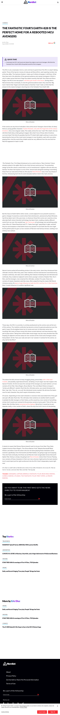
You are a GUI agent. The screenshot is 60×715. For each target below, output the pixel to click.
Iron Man (45, 474)
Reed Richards (36, 171)
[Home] (9, 665)
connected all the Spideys (27, 404)
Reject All (53, 712)
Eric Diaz (6, 42)
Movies (5, 558)
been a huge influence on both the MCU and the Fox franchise (36, 283)
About (8, 672)
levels (30, 222)
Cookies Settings (5, 712)
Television (6, 541)
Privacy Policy (11, 676)
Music (5, 567)
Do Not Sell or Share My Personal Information (22, 680)
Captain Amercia (22, 474)
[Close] (57, 706)
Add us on (50, 43)
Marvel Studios (34, 457)
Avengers (12, 474)
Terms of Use (11, 683)
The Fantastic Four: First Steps (33, 476)
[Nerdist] (30, 2)
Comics (5, 23)
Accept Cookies (42, 712)
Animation (6, 550)
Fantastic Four (35, 474)
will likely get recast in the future (34, 80)
